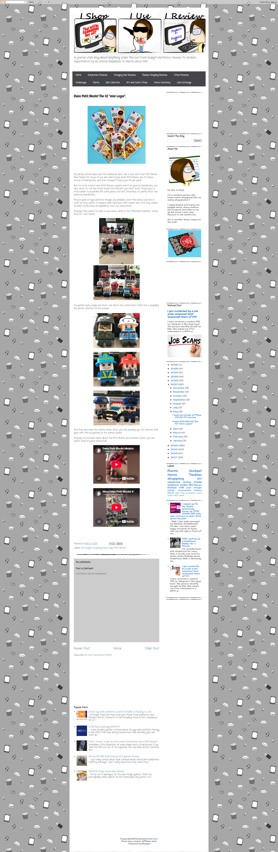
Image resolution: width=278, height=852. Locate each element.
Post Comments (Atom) (100, 655)
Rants (96, 82)
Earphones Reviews (97, 75)
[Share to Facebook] (118, 543)
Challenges (81, 82)
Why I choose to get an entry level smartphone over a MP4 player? (123, 741)
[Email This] (110, 543)
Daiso (105, 548)
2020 (175, 445)
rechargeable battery (190, 490)
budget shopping (93, 548)
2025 (175, 368)
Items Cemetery (162, 82)
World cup (173, 493)
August (177, 403)
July (175, 407)
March (177, 432)
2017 (174, 457)
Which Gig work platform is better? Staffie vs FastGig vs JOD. (120, 712)
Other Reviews (181, 75)
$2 (83, 548)
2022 (175, 380)
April (176, 428)
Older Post (152, 648)
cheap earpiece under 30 (185, 483)
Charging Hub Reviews (125, 75)
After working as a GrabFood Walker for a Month (191, 542)
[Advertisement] (116, 681)
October (178, 395)
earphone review (179, 481)
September (179, 399)
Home (78, 75)
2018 (174, 453)
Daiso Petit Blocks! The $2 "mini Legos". (185, 422)
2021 (174, 384)
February (178, 436)
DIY (199, 478)
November (179, 391)
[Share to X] (115, 543)
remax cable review (176, 495)
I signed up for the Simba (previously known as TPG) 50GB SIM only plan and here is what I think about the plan (185, 511)
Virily (182, 493)
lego (111, 548)
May (176, 411)
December (179, 388)
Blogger (146, 843)
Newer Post (82, 648)
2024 (175, 372)
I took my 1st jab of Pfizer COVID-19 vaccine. (187, 416)
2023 (175, 376)
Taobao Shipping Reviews (154, 75)
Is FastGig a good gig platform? (104, 726)
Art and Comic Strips (137, 82)
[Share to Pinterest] (121, 543)
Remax (198, 485)
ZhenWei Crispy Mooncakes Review (106, 771)
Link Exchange (184, 82)
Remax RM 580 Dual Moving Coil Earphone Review (114, 756)
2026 (175, 364)
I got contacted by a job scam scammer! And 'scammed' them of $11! (183, 314)
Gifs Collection (113, 82)
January (178, 440)
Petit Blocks (120, 548)
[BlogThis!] (113, 543)
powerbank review (194, 493)
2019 (174, 449)
